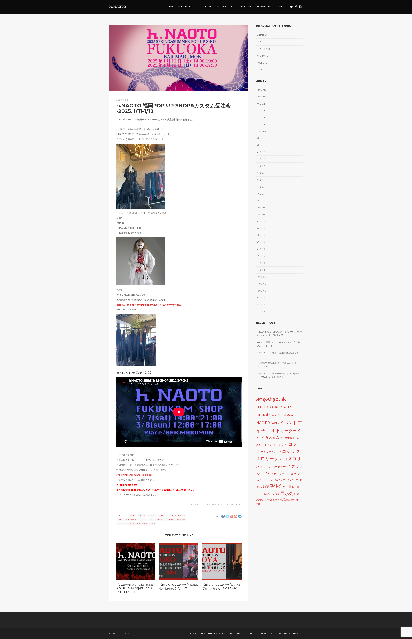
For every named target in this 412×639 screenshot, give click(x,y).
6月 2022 (261, 145)
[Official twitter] (292, 7)
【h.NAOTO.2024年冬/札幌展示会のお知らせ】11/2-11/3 (278, 354)
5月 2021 (261, 186)
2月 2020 (261, 263)
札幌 (283, 500)
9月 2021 (261, 172)
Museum (292, 415)
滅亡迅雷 (294, 499)
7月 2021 (261, 179)
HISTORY (221, 6)
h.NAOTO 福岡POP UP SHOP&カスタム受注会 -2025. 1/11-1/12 (278, 344)
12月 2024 (261, 96)
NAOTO (181, 516)
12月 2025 (261, 89)
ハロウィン (122, 523)
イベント (288, 422)
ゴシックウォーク (271, 452)
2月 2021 (261, 200)
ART (259, 399)
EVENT (198, 504)
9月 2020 (261, 221)
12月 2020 (261, 207)
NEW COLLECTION (187, 6)
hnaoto (163, 516)
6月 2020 (261, 242)
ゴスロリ (170, 519)
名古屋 (287, 486)
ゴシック (142, 519)
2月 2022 (261, 159)
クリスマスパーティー (277, 444)
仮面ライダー (280, 480)
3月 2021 (261, 193)
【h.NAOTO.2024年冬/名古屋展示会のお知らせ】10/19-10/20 (280, 365)
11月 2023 (261, 131)
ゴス (281, 459)
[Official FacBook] (296, 7)
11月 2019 (261, 283)
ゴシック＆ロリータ (156, 519)
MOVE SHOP (234, 504)
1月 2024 (261, 124)
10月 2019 (261, 290)
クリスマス (286, 437)
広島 (296, 494)
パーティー (180, 519)
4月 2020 (261, 249)
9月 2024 (261, 103)
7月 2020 (261, 235)
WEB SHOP (246, 6)
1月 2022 (261, 165)
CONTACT (281, 6)
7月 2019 (261, 311)
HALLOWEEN (282, 407)
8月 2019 (261, 304)
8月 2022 (261, 138)
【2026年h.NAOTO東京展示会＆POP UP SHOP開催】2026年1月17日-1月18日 (135, 588)
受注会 (145, 523)
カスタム (272, 437)
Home (171, 6)
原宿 (266, 486)
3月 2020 (261, 256)
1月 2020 (261, 270)
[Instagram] (300, 7)
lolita (173, 516)
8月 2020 (261, 228)
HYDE (274, 416)
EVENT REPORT (264, 48)
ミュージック (268, 480)
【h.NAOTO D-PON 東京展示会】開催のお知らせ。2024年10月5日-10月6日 (278, 375)
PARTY (120, 519)
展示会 (152, 523)
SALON (260, 69)
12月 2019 (261, 276)
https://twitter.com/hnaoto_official (134, 474)
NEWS (234, 6)
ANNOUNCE (262, 35)
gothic (141, 516)
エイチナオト (131, 519)
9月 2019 (261, 297)
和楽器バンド (269, 494)
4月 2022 (261, 152)
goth (133, 516)
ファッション (134, 523)
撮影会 (276, 499)
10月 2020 (261, 214)
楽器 (288, 500)
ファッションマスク (283, 474)
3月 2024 (261, 110)
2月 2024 (261, 117)
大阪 (277, 494)
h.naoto (152, 516)
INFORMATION (264, 6)
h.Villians (207, 6)
